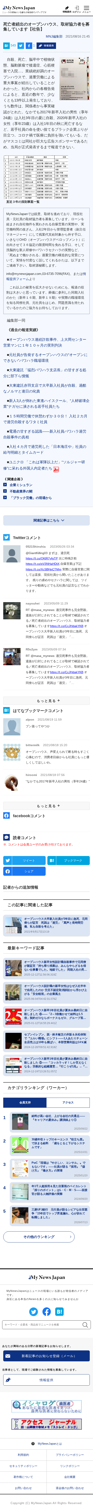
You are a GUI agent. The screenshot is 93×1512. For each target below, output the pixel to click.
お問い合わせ (23, 1488)
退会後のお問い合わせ (70, 1488)
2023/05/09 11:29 (56, 603)
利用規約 (23, 1454)
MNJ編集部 (54, 36)
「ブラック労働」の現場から (31, 498)
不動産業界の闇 (21, 491)
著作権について (23, 1477)
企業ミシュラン (21, 485)
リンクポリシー (70, 1466)
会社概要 (69, 1477)
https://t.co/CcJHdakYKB (66, 626)
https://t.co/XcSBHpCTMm (43, 569)
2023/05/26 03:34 (62, 546)
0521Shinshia (36, 546)
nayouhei (33, 603)
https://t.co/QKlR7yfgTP (42, 558)
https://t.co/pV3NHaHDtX (42, 563)
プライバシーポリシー (70, 1454)
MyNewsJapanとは (50, 1443)
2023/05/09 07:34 (54, 649)
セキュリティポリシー (23, 1466)
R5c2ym (31, 649)
